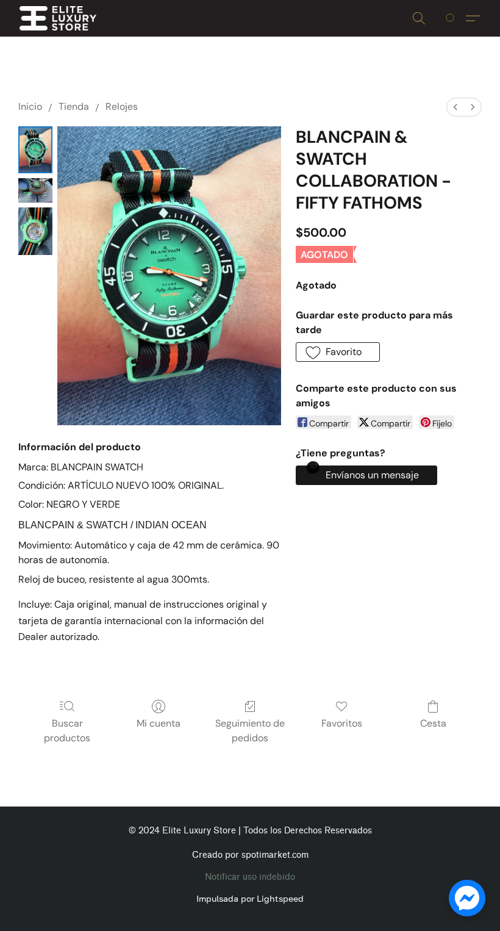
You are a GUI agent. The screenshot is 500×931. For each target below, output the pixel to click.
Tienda (74, 106)
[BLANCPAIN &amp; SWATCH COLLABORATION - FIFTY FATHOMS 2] (35, 230)
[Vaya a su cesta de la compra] (452, 18)
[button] (58, 18)
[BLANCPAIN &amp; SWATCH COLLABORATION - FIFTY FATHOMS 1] (35, 190)
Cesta (433, 723)
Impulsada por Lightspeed (250, 898)
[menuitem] (455, 107)
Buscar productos (67, 730)
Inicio (30, 106)
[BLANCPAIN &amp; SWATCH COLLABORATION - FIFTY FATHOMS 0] (35, 149)
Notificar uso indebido (250, 877)
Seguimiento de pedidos (250, 730)
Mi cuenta (158, 723)
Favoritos (341, 723)
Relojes (121, 106)
